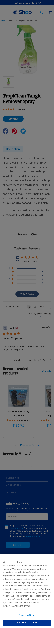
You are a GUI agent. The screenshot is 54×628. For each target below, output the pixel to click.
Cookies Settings (27, 615)
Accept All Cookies (27, 623)
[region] (27, 591)
